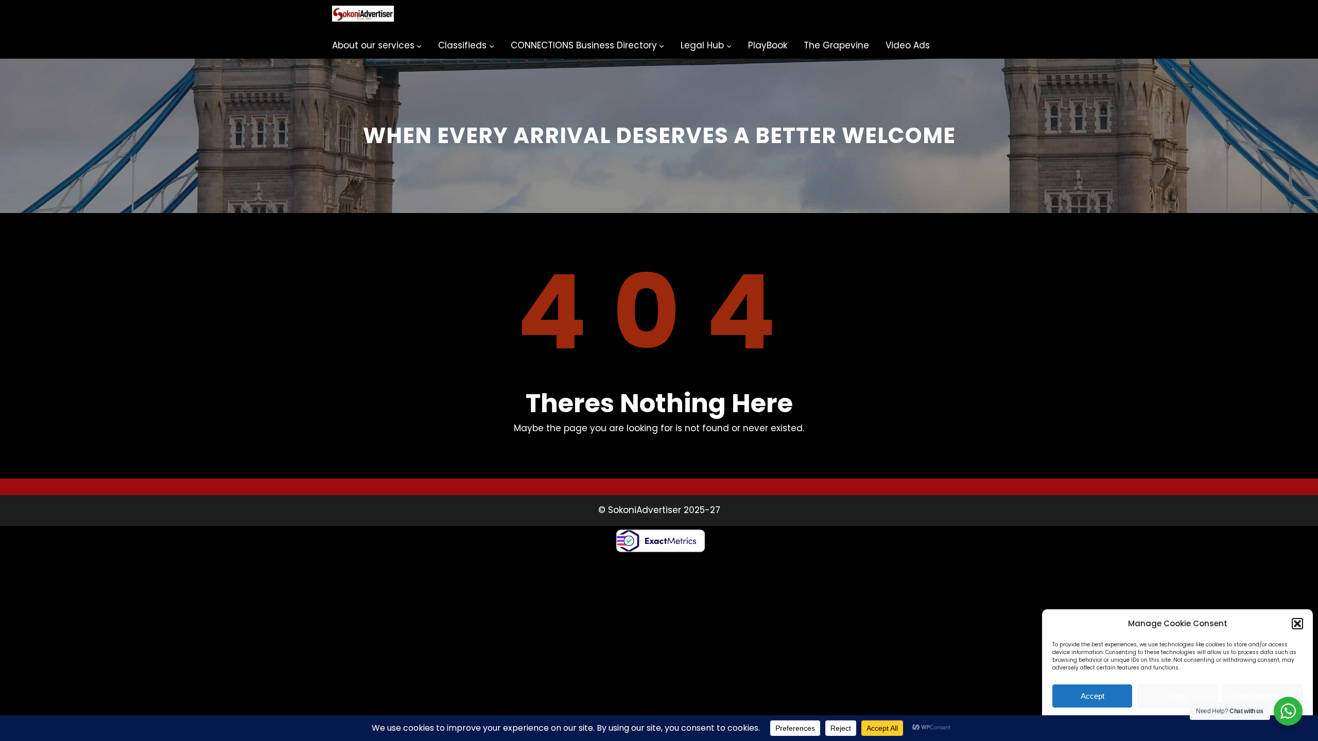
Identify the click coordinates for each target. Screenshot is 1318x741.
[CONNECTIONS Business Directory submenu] (661, 45)
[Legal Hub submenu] (729, 45)
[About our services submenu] (419, 45)
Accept (1092, 696)
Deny (1178, 696)
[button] (1297, 624)
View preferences (1262, 696)
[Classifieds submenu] (491, 45)
